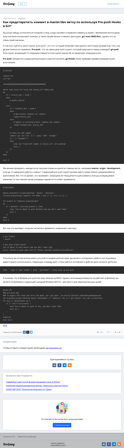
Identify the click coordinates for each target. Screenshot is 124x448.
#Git (5, 325)
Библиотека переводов (27, 437)
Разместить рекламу (62, 425)
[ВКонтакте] (24, 332)
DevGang (9, 4)
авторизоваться (54, 348)
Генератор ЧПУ (9, 437)
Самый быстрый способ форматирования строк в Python (33, 382)
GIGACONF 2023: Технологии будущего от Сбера (28, 389)
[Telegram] (31, 332)
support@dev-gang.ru (58, 445)
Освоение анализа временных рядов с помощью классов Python (37, 385)
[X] (27, 332)
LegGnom (21, 18)
